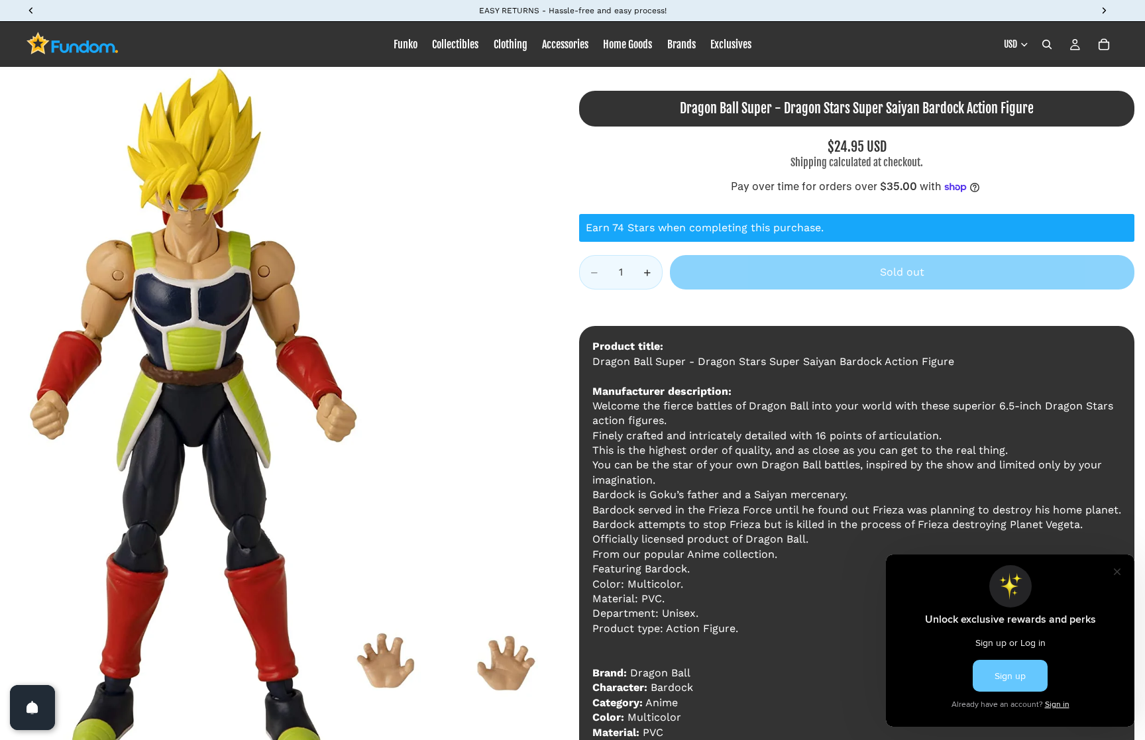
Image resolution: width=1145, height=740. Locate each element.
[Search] (1047, 44)
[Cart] (1103, 44)
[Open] (32, 707)
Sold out (902, 272)
